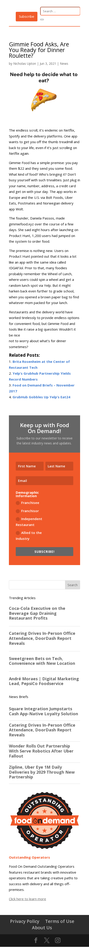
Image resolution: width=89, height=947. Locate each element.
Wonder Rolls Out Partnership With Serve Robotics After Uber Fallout (41, 751)
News (64, 63)
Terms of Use (59, 921)
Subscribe (26, 16)
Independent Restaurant (29, 521)
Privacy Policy (24, 921)
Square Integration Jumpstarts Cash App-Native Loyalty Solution (43, 711)
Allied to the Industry (29, 535)
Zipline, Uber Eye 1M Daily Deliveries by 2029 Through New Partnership (42, 772)
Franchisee (30, 502)
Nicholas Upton (24, 63)
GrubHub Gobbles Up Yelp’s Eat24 (41, 397)
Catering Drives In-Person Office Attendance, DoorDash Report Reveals (42, 730)
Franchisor (30, 510)
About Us (42, 928)
